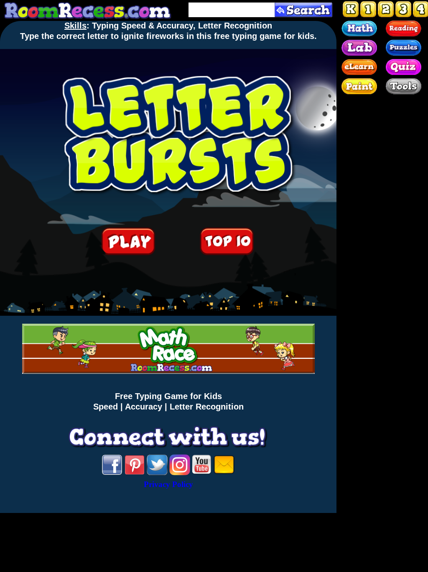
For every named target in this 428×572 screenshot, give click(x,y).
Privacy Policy (168, 484)
